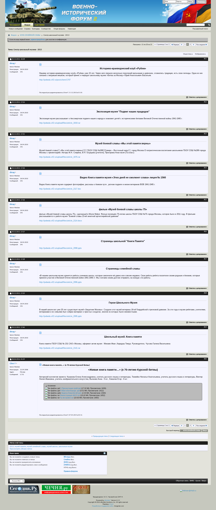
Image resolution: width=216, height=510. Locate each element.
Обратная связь (182, 481)
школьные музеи (65, 446)
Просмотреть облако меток (21, 449)
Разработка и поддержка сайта (102, 506)
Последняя (200, 45)
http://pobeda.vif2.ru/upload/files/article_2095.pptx (60, 316)
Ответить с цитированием (198, 97)
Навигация (72, 29)
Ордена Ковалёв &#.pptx (71, 393)
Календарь (36, 29)
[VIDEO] (67, 465)
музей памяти (20, 446)
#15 (205, 200)
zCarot (111, 504)
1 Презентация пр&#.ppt (70, 388)
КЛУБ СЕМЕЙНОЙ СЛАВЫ (30, 35)
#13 (205, 134)
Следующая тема (116, 436)
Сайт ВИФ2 (40, 25)
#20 (205, 359)
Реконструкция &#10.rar (70, 395)
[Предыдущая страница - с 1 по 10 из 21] (182, 44)
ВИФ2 (192, 481)
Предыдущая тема (100, 436)
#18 (205, 293)
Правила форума (71, 471)
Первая (176, 45)
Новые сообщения (16, 29)
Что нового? (15, 25)
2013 (12, 446)
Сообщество (46, 29)
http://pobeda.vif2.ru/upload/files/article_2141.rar (59, 348)
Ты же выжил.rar (66, 398)
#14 (205, 168)
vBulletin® (107, 500)
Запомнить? (171, 5)
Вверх (205, 430)
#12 (205, 102)
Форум (27, 25)
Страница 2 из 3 (162, 44)
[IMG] (66, 462)
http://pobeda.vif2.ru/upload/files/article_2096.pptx (60, 282)
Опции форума (59, 29)
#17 (205, 259)
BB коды (67, 457)
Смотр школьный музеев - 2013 (28, 50)
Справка (27, 29)
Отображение (199, 54)
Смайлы (67, 460)
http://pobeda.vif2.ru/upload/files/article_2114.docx (60, 221)
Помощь (201, 2)
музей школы (52, 446)
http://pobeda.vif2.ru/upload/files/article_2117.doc (60, 189)
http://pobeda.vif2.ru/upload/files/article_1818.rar (59, 123)
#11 (205, 59)
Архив (197, 481)
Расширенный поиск (200, 29)
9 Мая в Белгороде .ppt (69, 391)
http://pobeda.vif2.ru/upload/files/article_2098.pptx (60, 248)
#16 (205, 231)
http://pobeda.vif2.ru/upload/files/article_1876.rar (59, 157)
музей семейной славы (36, 446)
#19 (205, 327)
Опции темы (187, 54)
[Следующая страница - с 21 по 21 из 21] (193, 44)
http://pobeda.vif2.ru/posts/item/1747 (55, 80)
